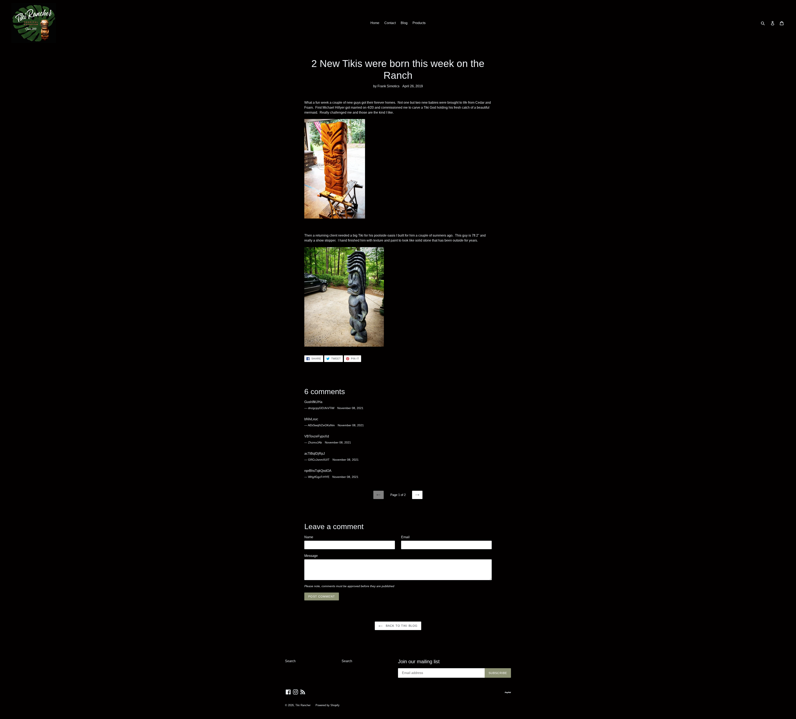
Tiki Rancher (303, 705)
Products (419, 23)
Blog (404, 23)
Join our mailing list (419, 661)
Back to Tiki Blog (401, 625)
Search (290, 661)
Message (311, 555)
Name (308, 537)
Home (374, 23)
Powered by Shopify (327, 705)
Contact (390, 23)
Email (405, 537)
